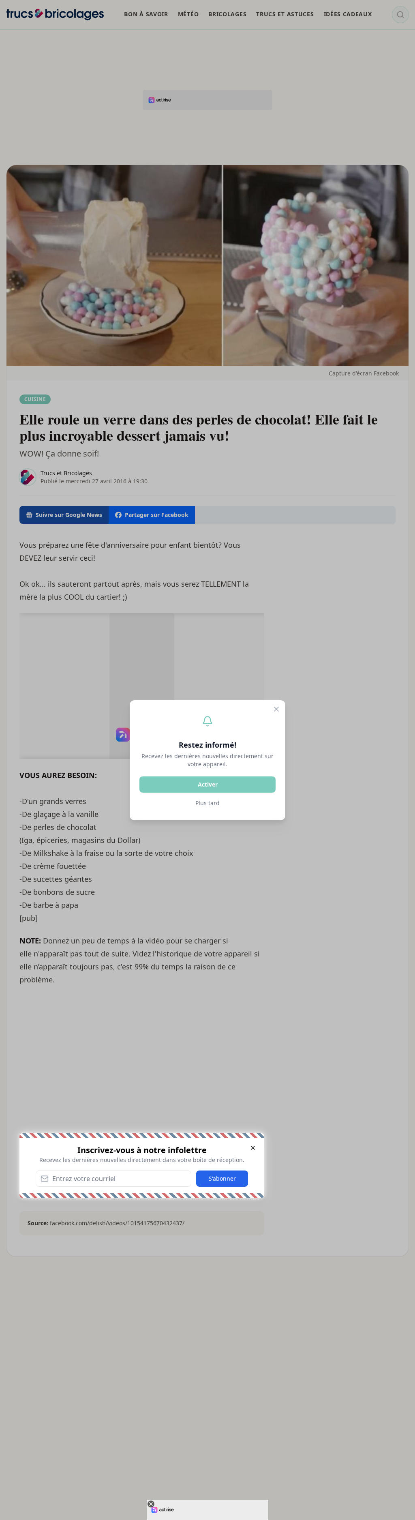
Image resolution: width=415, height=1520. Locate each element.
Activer (208, 784)
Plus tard (207, 803)
